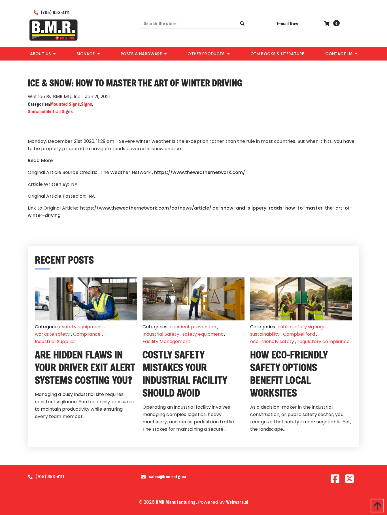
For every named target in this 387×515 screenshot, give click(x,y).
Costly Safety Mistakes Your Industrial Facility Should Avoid (185, 373)
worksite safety (52, 334)
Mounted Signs (65, 104)
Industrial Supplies (55, 341)
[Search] (242, 23)
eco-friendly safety (272, 341)
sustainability (265, 334)
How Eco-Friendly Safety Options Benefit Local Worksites (289, 373)
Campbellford (299, 334)
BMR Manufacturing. (176, 502)
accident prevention (193, 327)
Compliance (87, 334)
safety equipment (82, 327)
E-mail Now (287, 23)
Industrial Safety (161, 334)
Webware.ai (237, 502)
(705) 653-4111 (55, 12)
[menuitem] (43, 53)
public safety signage (301, 327)
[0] (327, 23)
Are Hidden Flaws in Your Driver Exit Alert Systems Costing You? (85, 367)
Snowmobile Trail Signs (50, 111)
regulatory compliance (323, 341)
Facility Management (166, 341)
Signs (86, 104)
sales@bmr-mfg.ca (167, 476)
